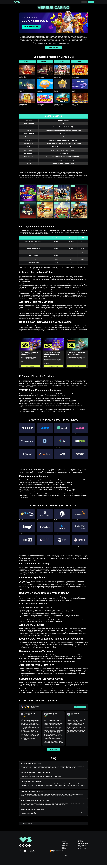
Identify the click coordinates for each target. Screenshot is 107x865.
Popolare (26, 61)
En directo (43, 61)
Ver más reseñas (53, 749)
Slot (79, 61)
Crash (61, 61)
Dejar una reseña (80, 706)
